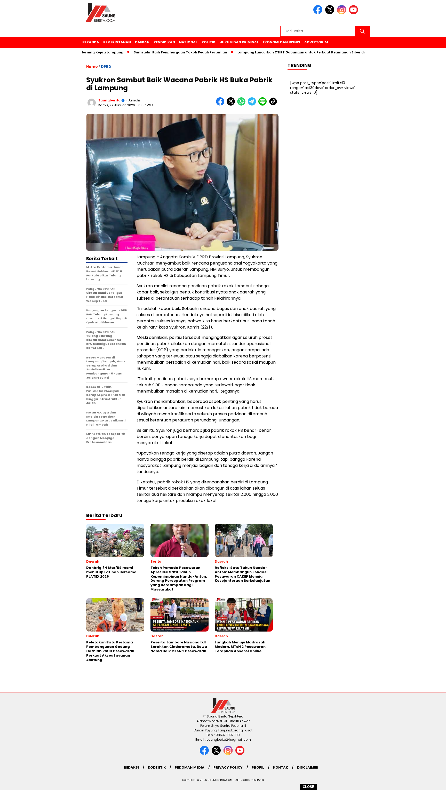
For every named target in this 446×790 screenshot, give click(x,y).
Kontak (280, 767)
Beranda (90, 42)
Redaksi (131, 767)
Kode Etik (157, 767)
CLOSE (308, 787)
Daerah (142, 42)
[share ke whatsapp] (242, 104)
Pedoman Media (189, 767)
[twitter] (330, 13)
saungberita (109, 100)
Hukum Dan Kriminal (239, 42)
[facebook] (318, 13)
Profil (258, 767)
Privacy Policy (228, 767)
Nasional (188, 42)
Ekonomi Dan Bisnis (281, 42)
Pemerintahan (117, 42)
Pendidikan (164, 42)
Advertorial (316, 42)
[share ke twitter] (232, 104)
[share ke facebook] (221, 104)
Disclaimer (307, 767)
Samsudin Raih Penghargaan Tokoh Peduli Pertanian (161, 52)
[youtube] (354, 13)
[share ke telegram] (253, 104)
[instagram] (342, 13)
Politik (208, 42)
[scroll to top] (428, 782)
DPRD (106, 66)
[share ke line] (263, 104)
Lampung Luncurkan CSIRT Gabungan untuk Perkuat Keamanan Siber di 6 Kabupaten (294, 52)
